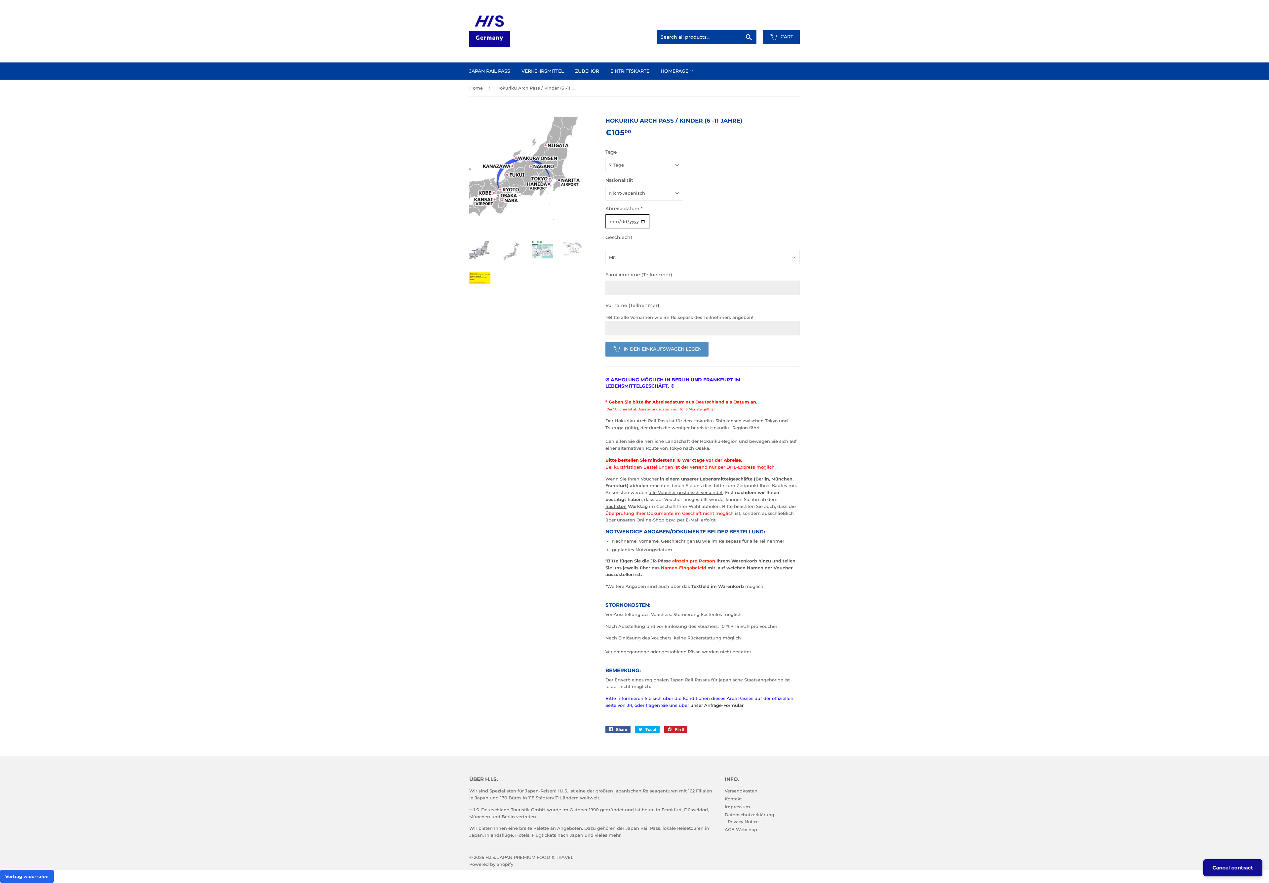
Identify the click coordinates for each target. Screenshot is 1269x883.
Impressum (737, 806)
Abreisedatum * (624, 208)
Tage (611, 152)
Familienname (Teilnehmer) (638, 275)
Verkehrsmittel (542, 71)
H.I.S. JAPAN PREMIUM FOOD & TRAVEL (529, 857)
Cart (786, 37)
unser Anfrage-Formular (717, 705)
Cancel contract (1232, 867)
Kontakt (733, 798)
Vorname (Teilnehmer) (632, 305)
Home (476, 88)
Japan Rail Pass (489, 71)
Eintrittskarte (629, 71)
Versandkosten (741, 790)
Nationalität (619, 180)
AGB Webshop (741, 829)
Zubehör (587, 71)
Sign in (747, 21)
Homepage (675, 71)
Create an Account (781, 21)
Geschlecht (619, 237)
